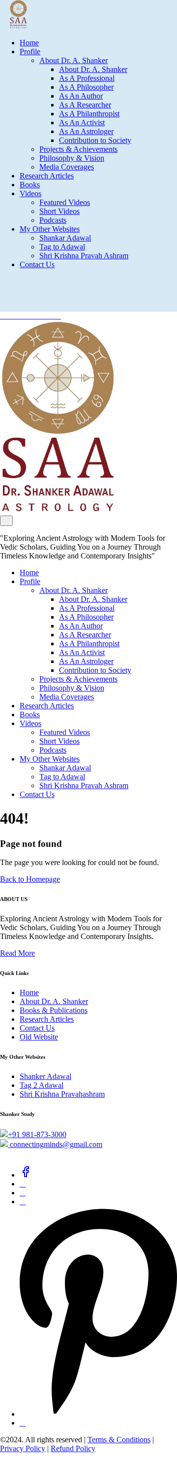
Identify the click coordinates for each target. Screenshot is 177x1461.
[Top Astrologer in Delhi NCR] (13, 26)
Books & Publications (54, 1010)
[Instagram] (23, 1201)
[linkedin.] (23, 1192)
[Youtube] (23, 1423)
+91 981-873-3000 (37, 1134)
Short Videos (59, 211)
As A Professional (87, 78)
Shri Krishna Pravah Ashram (83, 255)
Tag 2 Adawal (41, 1085)
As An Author (81, 96)
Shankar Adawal (65, 238)
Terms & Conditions (119, 1439)
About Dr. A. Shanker (73, 60)
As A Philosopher (86, 87)
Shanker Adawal (45, 1076)
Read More (17, 953)
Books (30, 184)
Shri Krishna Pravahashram (62, 1094)
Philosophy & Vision (71, 158)
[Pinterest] (98, 1414)
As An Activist (82, 122)
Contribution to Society (95, 140)
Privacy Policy (22, 1448)
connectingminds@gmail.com (55, 1144)
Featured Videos (64, 202)
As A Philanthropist (89, 113)
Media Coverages (66, 167)
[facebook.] (25, 1175)
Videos (30, 193)
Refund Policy (73, 1448)
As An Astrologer (86, 131)
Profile (30, 51)
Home (29, 42)
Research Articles (47, 176)
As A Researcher (85, 105)
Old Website (39, 1037)
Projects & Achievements (78, 149)
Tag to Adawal (62, 247)
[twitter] (23, 1184)
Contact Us (37, 264)
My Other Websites (50, 229)
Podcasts (52, 220)
